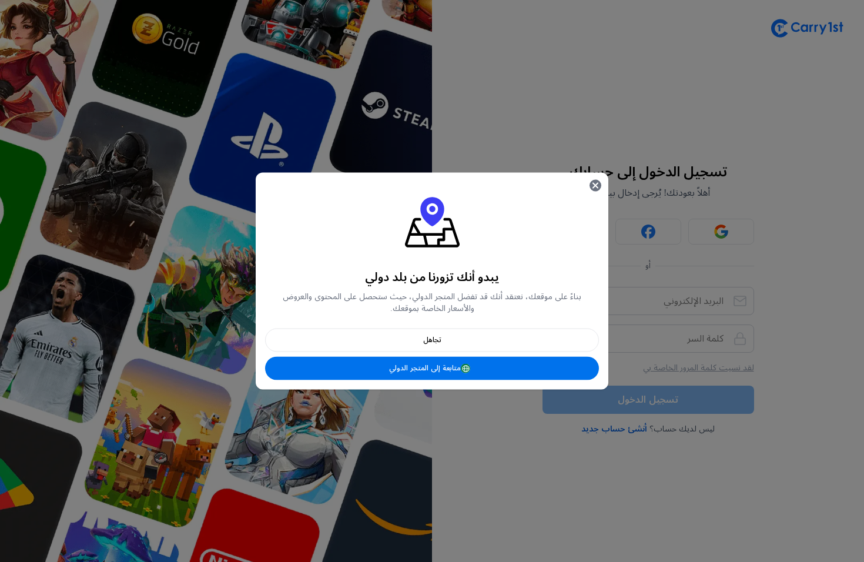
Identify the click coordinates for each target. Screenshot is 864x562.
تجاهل (432, 340)
